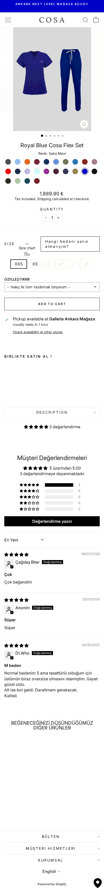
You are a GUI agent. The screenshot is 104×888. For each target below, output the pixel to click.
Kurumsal (50, 860)
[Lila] (27, 171)
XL (86, 263)
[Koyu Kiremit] (85, 162)
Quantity (52, 209)
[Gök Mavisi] (56, 162)
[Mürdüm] (56, 171)
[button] (36, 426)
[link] (19, 381)
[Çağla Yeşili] (17, 181)
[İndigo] (75, 162)
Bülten (51, 836)
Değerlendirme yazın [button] (52, 521)
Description (52, 412)
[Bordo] (37, 162)
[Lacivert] (17, 171)
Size (46, 244)
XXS (19, 263)
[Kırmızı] (8, 171)
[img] (16, 554)
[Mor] (46, 171)
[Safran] (75, 171)
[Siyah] (94, 171)
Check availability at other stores (38, 332)
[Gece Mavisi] (46, 162)
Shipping (44, 199)
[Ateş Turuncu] (27, 162)
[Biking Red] (37, 181)
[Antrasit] (8, 162)
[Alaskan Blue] (17, 162)
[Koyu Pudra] (94, 162)
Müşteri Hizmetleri (51, 848)
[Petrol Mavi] (27, 181)
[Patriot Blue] (65, 171)
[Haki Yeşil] (65, 162)
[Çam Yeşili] (8, 181)
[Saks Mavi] (85, 171)
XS (35, 263)
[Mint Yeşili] (37, 171)
